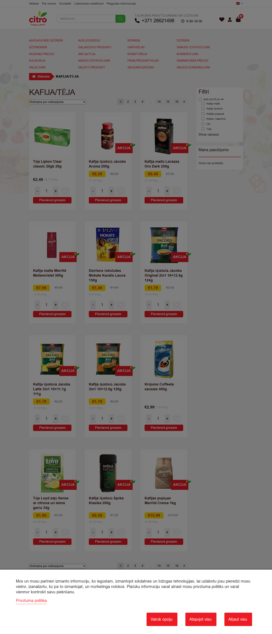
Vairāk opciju (161, 619)
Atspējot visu (200, 619)
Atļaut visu (237, 619)
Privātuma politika (31, 600)
